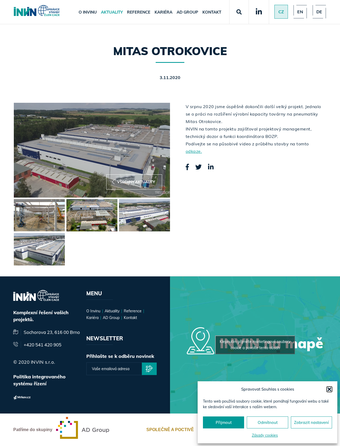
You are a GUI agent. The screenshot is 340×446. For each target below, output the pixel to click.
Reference (138, 12)
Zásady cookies (265, 435)
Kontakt (211, 12)
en (300, 11)
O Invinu (88, 12)
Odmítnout (268, 422)
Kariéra (163, 12)
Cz (281, 11)
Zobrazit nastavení (311, 422)
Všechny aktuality (136, 182)
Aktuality (112, 12)
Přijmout (224, 422)
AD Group (187, 12)
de (319, 11)
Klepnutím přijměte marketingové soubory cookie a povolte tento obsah (255, 344)
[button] (329, 389)
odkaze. (194, 151)
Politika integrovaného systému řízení (39, 380)
